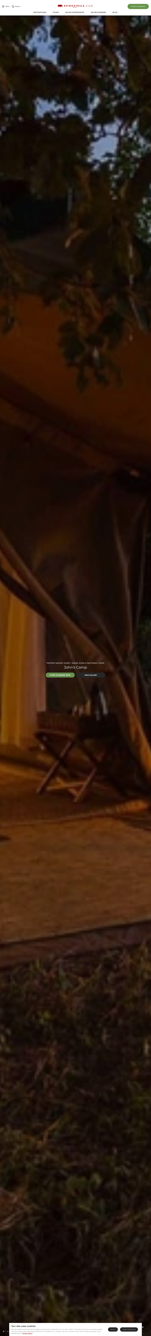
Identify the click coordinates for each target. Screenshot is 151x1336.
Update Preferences (129, 1329)
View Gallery (90, 675)
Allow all (113, 1329)
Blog (115, 12)
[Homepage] (3, 1331)
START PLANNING (138, 6)
